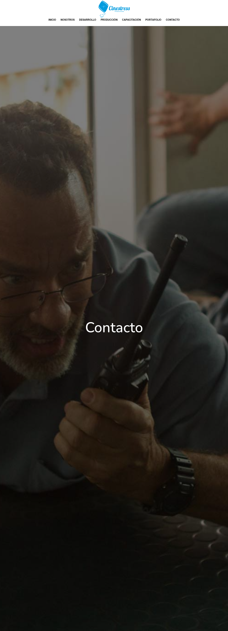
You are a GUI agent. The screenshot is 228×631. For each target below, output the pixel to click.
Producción (109, 20)
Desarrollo (87, 20)
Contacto (173, 20)
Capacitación (131, 20)
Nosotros (68, 20)
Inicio (52, 20)
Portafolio (153, 20)
